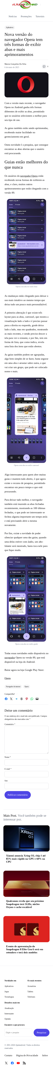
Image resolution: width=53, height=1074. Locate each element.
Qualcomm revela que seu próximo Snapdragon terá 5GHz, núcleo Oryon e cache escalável (25, 904)
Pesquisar (41, 1032)
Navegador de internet (13, 687)
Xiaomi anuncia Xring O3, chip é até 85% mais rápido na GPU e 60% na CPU (26, 858)
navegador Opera (29, 175)
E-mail (8, 769)
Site (6, 781)
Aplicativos (9, 27)
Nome (8, 757)
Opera (8, 678)
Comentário (10, 724)
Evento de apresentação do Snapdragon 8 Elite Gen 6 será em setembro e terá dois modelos (24, 949)
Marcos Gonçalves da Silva (15, 64)
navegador (10, 657)
